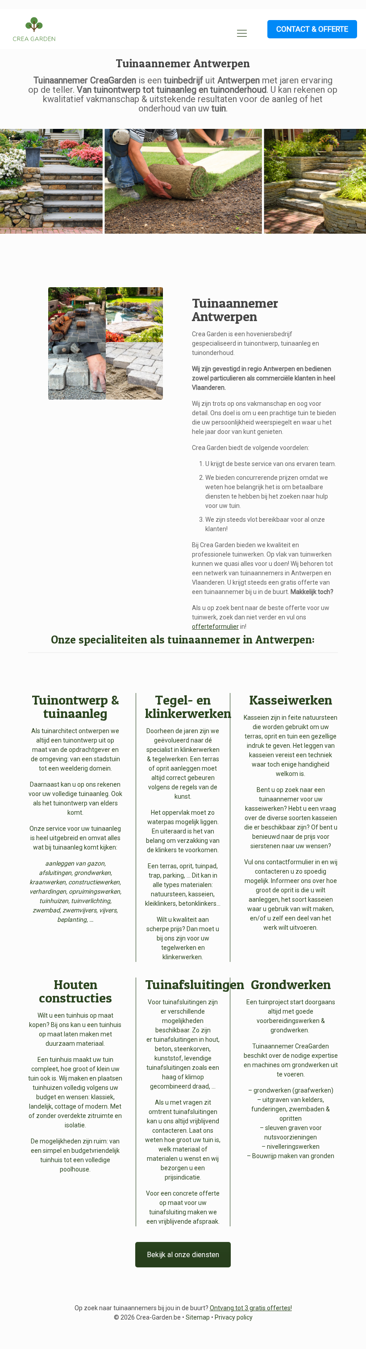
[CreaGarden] (34, 29)
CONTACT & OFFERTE (312, 29)
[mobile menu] (242, 33)
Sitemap (198, 1317)
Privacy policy (234, 1317)
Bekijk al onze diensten (183, 1254)
